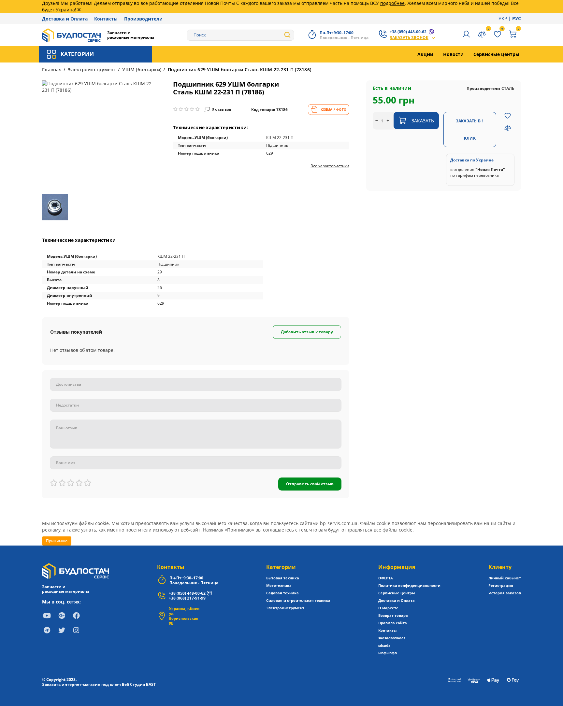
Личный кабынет (504, 577)
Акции (425, 54)
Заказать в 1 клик (470, 129)
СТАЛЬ (507, 88)
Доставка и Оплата (65, 18)
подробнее (392, 3)
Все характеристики (329, 166)
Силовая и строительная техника (298, 600)
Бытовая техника (282, 577)
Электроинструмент (92, 69)
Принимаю (56, 541)
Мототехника (279, 585)
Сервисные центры (496, 54)
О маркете (388, 607)
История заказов (504, 592)
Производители (143, 18)
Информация (396, 567)
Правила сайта (392, 622)
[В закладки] (507, 116)
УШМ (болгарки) (141, 69)
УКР (502, 18)
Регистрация (500, 585)
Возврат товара (393, 615)
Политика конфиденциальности (409, 585)
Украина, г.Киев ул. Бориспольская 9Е (184, 616)
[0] (513, 35)
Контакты (106, 18)
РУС (516, 18)
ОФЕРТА (385, 577)
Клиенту (500, 567)
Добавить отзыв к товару (307, 332)
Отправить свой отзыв (310, 484)
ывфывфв (387, 652)
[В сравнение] (507, 128)
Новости (453, 54)
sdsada (384, 645)
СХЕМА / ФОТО (333, 109)
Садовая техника (282, 592)
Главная (52, 69)
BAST (151, 684)
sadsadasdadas (391, 637)
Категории (281, 567)
